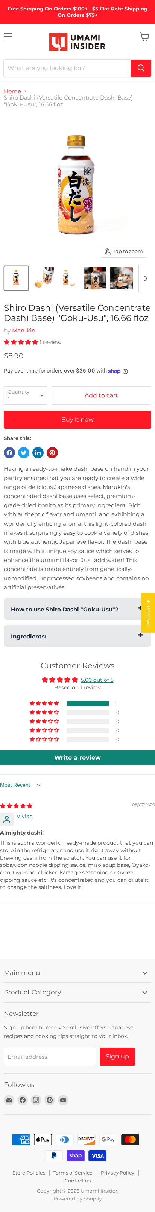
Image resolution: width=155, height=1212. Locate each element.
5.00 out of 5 (97, 680)
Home (12, 91)
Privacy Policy (117, 1173)
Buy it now (77, 419)
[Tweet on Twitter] (23, 452)
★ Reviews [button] (148, 612)
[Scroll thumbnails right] (144, 278)
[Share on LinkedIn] (38, 452)
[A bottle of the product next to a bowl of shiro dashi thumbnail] (69, 278)
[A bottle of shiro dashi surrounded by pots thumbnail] (95, 278)
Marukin (23, 330)
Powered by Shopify (77, 1199)
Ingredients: (28, 636)
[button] (22, 342)
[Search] (141, 68)
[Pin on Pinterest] (52, 452)
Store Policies (28, 1173)
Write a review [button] (77, 757)
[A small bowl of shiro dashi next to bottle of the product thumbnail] (42, 278)
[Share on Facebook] (9, 452)
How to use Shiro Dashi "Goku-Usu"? (65, 609)
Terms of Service (73, 1173)
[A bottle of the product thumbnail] (16, 278)
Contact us (78, 1181)
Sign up (117, 1056)
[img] (16, 805)
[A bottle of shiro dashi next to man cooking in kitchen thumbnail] (121, 278)
